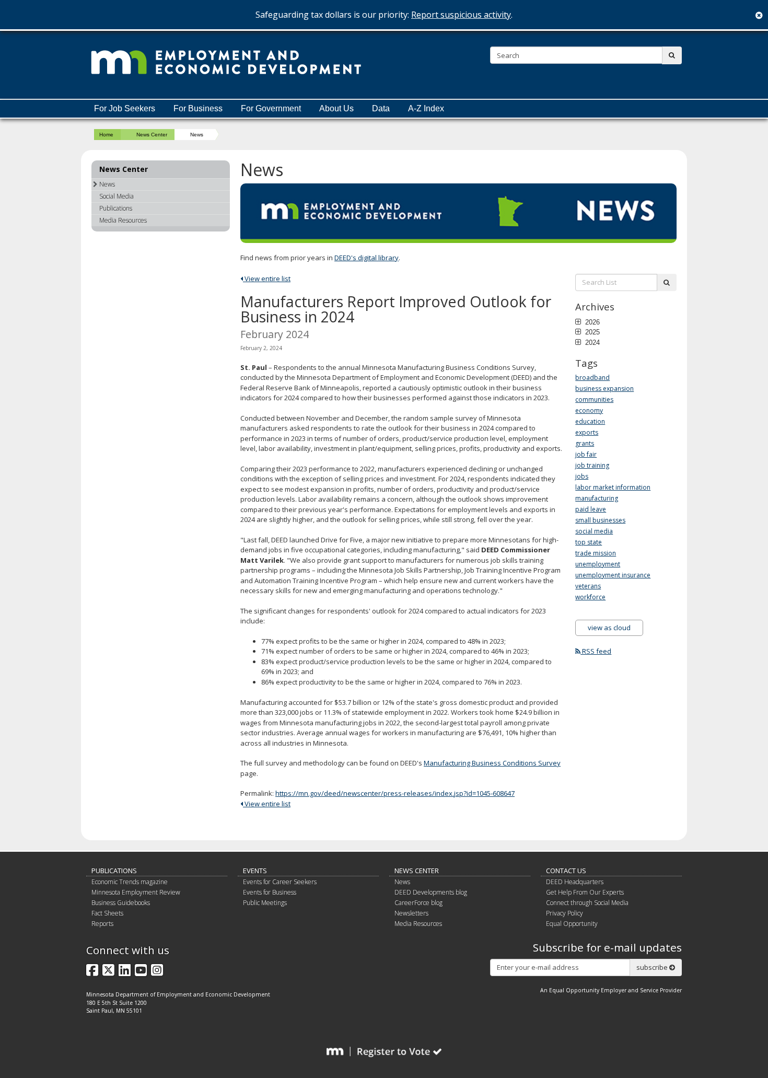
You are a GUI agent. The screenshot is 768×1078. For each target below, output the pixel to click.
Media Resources (123, 220)
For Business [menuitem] (198, 108)
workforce (590, 597)
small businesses (600, 520)
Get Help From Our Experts (585, 892)
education (590, 421)
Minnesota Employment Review (135, 892)
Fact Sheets (107, 913)
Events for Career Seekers (280, 881)
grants (584, 443)
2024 (591, 342)
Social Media (116, 196)
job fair (586, 454)
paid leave (590, 509)
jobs (581, 476)
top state (588, 542)
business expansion (604, 388)
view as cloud (609, 627)
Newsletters (411, 913)
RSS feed (595, 651)
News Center (151, 134)
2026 (591, 322)
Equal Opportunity (572, 923)
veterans (588, 586)
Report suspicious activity (461, 14)
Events (255, 870)
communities (594, 399)
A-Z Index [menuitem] (426, 108)
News (107, 184)
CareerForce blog (418, 902)
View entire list (266, 278)
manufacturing (596, 498)
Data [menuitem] (381, 108)
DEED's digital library (366, 257)
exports (586, 432)
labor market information (612, 487)
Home (106, 134)
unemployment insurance (612, 575)
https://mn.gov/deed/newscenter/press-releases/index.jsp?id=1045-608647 (395, 793)
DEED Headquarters (574, 881)
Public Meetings (265, 902)
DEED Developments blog (430, 892)
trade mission (595, 553)
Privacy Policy (564, 913)
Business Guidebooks (120, 902)
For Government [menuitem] (271, 108)
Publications (115, 208)
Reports (102, 923)
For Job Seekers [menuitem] (124, 108)
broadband (592, 377)
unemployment (597, 564)
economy (589, 410)
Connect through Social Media (587, 902)
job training (592, 465)
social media (594, 531)
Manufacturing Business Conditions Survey (492, 763)
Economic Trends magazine (129, 881)
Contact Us (566, 870)
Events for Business (269, 892)
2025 (591, 331)
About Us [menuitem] (336, 108)
